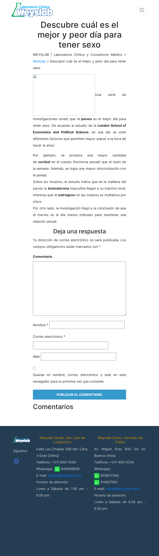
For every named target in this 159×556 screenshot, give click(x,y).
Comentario (42, 256)
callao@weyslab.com (122, 489)
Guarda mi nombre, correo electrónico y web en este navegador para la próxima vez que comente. (79, 378)
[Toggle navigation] (142, 10)
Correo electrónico (49, 336)
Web (36, 356)
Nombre (40, 325)
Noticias (39, 61)
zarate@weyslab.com (65, 475)
